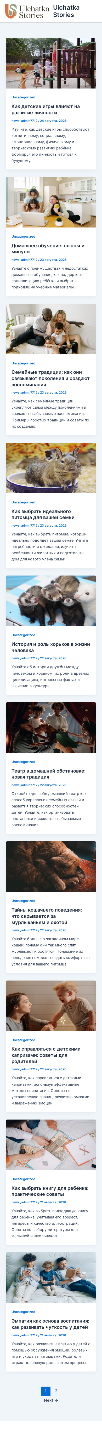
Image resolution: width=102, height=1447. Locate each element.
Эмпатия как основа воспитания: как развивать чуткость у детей (50, 1324)
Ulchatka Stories (66, 11)
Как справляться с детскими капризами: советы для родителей (46, 1055)
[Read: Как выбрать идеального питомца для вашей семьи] (51, 467)
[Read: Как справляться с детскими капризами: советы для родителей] (51, 1005)
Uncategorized (23, 97)
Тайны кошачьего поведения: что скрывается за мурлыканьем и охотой (47, 916)
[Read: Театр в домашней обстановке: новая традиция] (51, 727)
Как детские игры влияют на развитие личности (46, 109)
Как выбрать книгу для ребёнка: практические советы (50, 1191)
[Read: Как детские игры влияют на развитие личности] (51, 62)
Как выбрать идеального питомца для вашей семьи (43, 514)
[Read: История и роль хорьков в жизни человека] (51, 600)
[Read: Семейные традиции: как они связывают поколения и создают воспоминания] (51, 328)
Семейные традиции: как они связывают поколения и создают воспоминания (51, 378)
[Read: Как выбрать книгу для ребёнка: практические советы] (51, 1144)
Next (51, 1400)
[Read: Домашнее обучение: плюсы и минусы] (51, 202)
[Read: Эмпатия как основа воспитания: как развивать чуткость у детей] (51, 1277)
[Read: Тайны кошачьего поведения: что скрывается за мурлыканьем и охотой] (51, 866)
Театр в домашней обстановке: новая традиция (49, 774)
